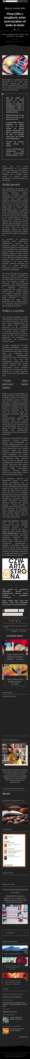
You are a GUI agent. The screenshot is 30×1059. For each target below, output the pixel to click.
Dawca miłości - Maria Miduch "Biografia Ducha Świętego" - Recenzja (12, 982)
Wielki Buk (6, 1009)
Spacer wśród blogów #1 (12, 953)
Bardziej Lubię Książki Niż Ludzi (13, 994)
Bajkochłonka (7, 1000)
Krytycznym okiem (8, 1014)
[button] (14, 26)
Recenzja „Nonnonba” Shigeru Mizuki (17, 1029)
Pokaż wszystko (23, 1037)
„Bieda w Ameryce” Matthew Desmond (16, 1018)
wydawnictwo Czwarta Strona (12, 614)
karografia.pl (19, 1056)
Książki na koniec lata (10, 1012)
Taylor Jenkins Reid (11, 610)
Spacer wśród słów (15, 8)
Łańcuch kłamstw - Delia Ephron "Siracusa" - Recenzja (12, 967)
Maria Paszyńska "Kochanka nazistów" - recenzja (16, 630)
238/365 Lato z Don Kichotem (12, 997)
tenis (21, 610)
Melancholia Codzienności (12, 1026)
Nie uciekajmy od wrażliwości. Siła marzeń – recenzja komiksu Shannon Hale (15, 1004)
